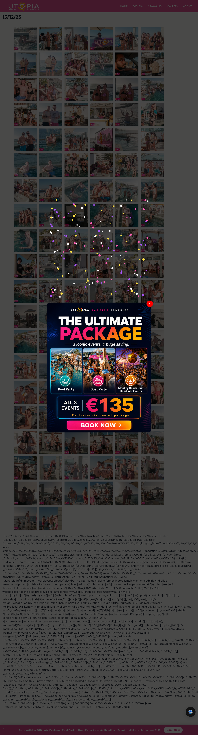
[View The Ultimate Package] (99, 368)
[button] (191, 712)
